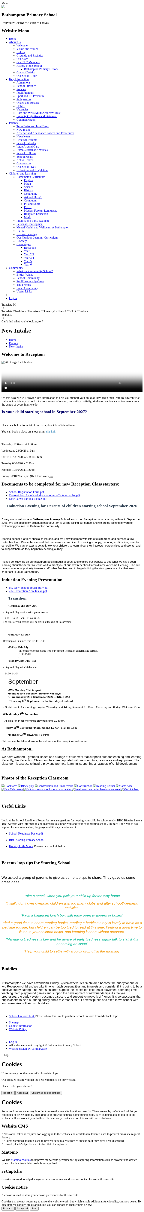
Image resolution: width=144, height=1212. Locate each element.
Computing (30, 200)
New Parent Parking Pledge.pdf (27, 498)
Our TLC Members (28, 62)
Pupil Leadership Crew (30, 281)
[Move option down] (51, 477)
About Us (15, 42)
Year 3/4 (29, 257)
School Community (28, 278)
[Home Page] (3, 6)
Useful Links (24, 291)
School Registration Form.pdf (26, 492)
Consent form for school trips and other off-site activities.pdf (44, 495)
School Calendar (26, 143)
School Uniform (26, 153)
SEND (20, 106)
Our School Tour (26, 75)
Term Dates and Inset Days (32, 126)
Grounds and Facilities (29, 55)
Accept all (22, 1092)
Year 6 (28, 264)
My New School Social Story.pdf (28, 587)
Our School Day (26, 166)
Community (16, 267)
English (28, 180)
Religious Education (36, 214)
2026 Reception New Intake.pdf (28, 591)
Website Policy (18, 1029)
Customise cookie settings (46, 1092)
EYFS (20, 230)
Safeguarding (24, 99)
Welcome (22, 45)
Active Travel (24, 160)
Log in (13, 298)
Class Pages (23, 244)
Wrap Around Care (27, 146)
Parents (13, 123)
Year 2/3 (29, 254)
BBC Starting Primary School (26, 839)
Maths (27, 183)
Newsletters (23, 136)
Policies (21, 89)
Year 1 (28, 251)
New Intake (23, 129)
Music (27, 217)
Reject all (8, 1092)
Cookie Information (20, 1025)
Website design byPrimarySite (28, 1048)
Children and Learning (22, 173)
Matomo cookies (21, 1159)
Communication (25, 119)
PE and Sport (32, 203)
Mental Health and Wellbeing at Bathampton (42, 227)
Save (34, 1208)
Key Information (19, 79)
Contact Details (25, 72)
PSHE (28, 207)
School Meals (24, 156)
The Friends (23, 284)
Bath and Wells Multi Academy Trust (38, 112)
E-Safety (21, 240)
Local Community (27, 288)
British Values (24, 274)
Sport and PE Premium (30, 96)
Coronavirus (23, 163)
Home (12, 38)
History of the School (29, 65)
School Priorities (26, 85)
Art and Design (33, 197)
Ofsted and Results (27, 102)
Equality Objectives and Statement (36, 116)
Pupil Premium (25, 92)
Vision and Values (27, 48)
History (28, 190)
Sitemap (14, 1022)
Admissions (23, 82)
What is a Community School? (34, 271)
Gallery (20, 52)
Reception (30, 247)
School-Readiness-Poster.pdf (26, 833)
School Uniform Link (22, 1016)
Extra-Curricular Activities (32, 149)
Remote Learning (26, 234)
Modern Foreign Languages (40, 210)
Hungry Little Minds (21, 846)
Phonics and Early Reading (32, 220)
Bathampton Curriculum (30, 176)
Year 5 (28, 261)
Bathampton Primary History (41, 69)
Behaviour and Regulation (32, 170)
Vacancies (22, 109)
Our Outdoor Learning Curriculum (37, 237)
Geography (30, 193)
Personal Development (29, 224)
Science (28, 187)
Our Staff (22, 58)
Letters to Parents (26, 139)
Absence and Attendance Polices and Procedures (45, 133)
